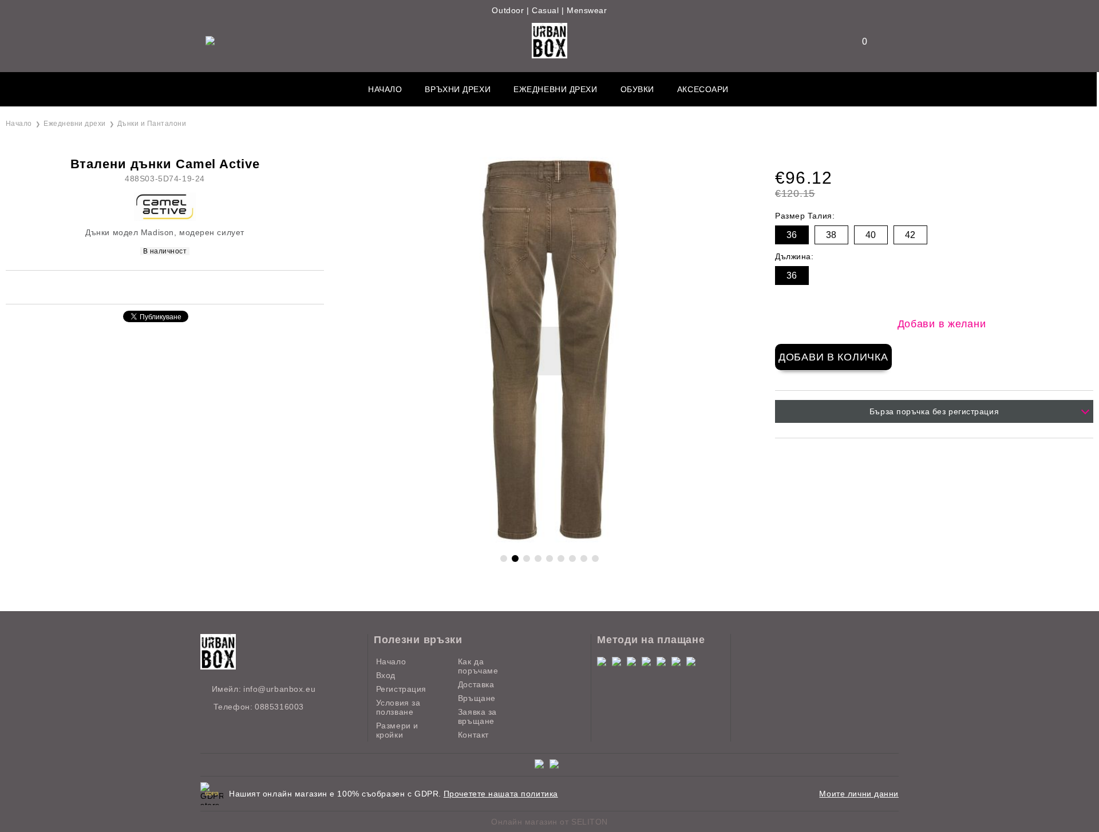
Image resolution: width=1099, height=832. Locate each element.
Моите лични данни (859, 793)
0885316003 (279, 706)
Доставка (476, 684)
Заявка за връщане (477, 716)
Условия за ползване (398, 707)
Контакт (473, 734)
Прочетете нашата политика (501, 793)
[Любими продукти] (857, 41)
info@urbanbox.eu (279, 689)
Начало (385, 89)
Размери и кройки (397, 730)
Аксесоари (703, 89)
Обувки (637, 89)
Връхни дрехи (458, 89)
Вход (386, 675)
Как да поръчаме (478, 666)
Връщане (477, 698)
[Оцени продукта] (177, 286)
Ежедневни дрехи (555, 89)
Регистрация (401, 689)
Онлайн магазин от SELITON (549, 821)
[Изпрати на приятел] (140, 286)
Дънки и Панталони (151, 124)
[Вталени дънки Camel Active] (549, 540)
